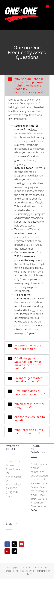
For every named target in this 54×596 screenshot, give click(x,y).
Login (29, 573)
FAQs (34, 510)
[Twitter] (14, 544)
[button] (27, 85)
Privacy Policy (43, 570)
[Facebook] (7, 544)
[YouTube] (21, 544)
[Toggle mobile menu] (48, 6)
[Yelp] (7, 551)
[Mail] (14, 551)
